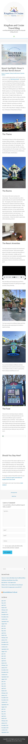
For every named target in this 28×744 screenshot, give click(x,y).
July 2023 (4, 653)
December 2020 (5, 725)
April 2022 (4, 688)
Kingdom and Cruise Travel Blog (14, 27)
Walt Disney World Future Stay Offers (10, 580)
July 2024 (4, 626)
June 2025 (4, 600)
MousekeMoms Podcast (10, 592)
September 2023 (5, 649)
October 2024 (4, 619)
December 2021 (5, 697)
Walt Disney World (15, 79)
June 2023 (4, 656)
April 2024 (4, 633)
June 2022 (4, 684)
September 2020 (5, 732)
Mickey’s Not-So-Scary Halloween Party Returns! (12, 584)
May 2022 (4, 686)
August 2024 (4, 623)
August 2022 (4, 679)
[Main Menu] (14, 36)
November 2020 (5, 727)
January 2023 (4, 667)
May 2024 (4, 630)
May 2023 (4, 658)
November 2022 (5, 672)
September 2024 (5, 621)
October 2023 (4, 647)
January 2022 (4, 695)
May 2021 (4, 714)
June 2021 (4, 711)
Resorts (18, 73)
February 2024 (5, 637)
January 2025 (4, 612)
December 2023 (5, 642)
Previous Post (14, 492)
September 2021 (5, 704)
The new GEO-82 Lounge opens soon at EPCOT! (11, 587)
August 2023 (4, 651)
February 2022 (5, 693)
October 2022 (4, 674)
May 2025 (4, 603)
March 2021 (4, 718)
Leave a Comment (5, 73)
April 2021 (4, 716)
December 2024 (5, 614)
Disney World (13, 73)
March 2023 (4, 663)
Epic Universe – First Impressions (9, 582)
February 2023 (5, 665)
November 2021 (5, 700)
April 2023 (4, 660)
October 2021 (4, 702)
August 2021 (4, 707)
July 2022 (4, 681)
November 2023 (5, 644)
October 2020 (4, 730)
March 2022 (4, 690)
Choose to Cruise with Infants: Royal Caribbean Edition (13, 578)
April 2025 (4, 605)
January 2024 (4, 640)
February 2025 (5, 610)
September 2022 (5, 677)
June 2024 (4, 628)
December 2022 (5, 670)
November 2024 (5, 617)
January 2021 (4, 723)
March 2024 (4, 635)
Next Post (14, 496)
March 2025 (4, 607)
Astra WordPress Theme (16, 741)
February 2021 (5, 720)
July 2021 (4, 709)
